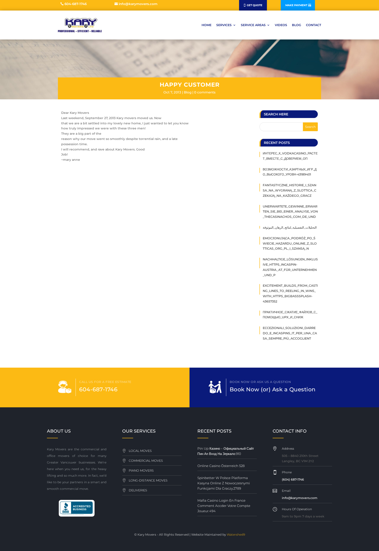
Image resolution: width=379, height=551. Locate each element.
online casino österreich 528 (221, 466)
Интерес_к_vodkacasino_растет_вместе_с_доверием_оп (290, 156)
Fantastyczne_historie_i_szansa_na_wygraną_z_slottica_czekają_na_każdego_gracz (289, 190)
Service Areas (253, 25)
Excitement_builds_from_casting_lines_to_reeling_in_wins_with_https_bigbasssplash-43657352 (290, 293)
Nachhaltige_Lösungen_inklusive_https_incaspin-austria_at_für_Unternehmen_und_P (290, 267)
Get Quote (254, 5)
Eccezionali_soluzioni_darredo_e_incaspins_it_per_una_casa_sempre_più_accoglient (290, 333)
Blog (296, 25)
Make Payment (296, 5)
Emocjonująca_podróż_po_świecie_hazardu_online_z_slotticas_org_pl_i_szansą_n (290, 243)
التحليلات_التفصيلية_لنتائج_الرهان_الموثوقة (290, 227)
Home (206, 25)
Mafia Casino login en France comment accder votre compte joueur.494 (223, 505)
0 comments (205, 92)
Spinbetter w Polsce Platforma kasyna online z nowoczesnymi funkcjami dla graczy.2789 (223, 483)
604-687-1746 (75, 4)
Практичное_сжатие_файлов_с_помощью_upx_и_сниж (290, 314)
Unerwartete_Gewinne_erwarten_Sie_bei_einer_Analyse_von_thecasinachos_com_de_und (290, 211)
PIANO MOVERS (141, 470)
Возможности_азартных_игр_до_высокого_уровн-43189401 (289, 172)
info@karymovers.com (138, 4)
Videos (281, 25)
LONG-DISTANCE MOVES (148, 480)
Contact (313, 25)
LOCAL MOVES (140, 451)
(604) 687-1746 (293, 479)
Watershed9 (236, 535)
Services (224, 25)
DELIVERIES (138, 490)
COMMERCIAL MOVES (146, 461)
